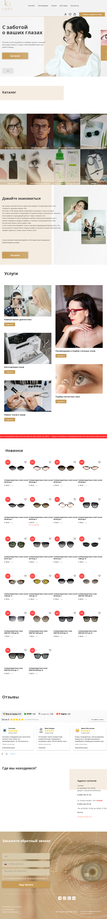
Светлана (11, 728)
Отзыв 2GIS (41, 747)
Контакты (75, 5)
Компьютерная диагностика (18, 319)
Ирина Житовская (87, 728)
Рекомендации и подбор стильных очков (75, 351)
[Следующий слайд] (56, 106)
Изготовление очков (14, 367)
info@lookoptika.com (84, 817)
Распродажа (43, 5)
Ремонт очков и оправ (14, 414)
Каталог (31, 5)
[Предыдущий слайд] (51, 106)
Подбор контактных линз (67, 396)
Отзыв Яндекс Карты (8, 747)
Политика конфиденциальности (90, 911)
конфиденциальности (36, 878)
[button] (65, 14)
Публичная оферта (87, 913)
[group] (13, 131)
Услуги (54, 5)
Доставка (64, 5)
